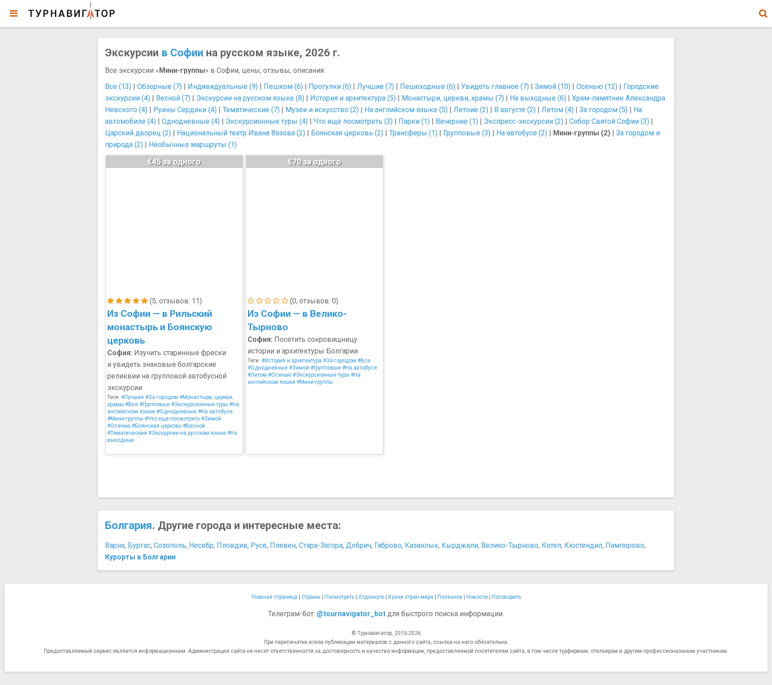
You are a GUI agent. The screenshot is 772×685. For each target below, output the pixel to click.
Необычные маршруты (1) (193, 144)
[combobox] (763, 9)
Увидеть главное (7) (495, 86)
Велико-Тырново (509, 545)
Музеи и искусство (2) (322, 109)
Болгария (128, 525)
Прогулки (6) (330, 86)
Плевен (283, 545)
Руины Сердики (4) (185, 109)
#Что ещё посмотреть (172, 419)
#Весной (194, 426)
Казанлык (421, 545)
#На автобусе (215, 411)
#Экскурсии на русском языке (187, 433)
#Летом (257, 375)
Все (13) (118, 86)
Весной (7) (173, 98)
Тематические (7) (251, 109)
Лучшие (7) (375, 86)
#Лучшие (132, 397)
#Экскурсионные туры (199, 404)
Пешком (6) (283, 86)
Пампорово (624, 545)
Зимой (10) (553, 86)
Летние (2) (470, 109)
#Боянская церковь (156, 426)
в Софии (182, 52)
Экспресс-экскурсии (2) (523, 121)
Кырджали (459, 545)
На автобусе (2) (521, 133)
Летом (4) (557, 109)
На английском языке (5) (406, 109)
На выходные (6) (538, 98)
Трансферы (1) (413, 133)
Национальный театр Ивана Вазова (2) (241, 133)
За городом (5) (603, 109)
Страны (311, 597)
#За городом (161, 397)
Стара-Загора (321, 545)
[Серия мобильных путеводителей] (71, 11)
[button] (763, 13)
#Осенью (118, 426)
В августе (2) (515, 109)
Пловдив (232, 545)
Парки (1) (414, 121)
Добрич (358, 545)
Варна (115, 545)
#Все (131, 404)
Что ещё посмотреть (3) (353, 121)
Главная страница (275, 597)
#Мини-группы (125, 419)
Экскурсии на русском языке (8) (250, 98)
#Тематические (127, 433)
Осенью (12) (596, 86)
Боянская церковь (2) (347, 133)
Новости (477, 597)
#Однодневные (176, 411)
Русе (259, 545)
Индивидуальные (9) (223, 86)
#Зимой (211, 419)
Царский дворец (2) (138, 133)
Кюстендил (583, 545)
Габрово (388, 545)
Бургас (139, 545)
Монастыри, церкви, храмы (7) (453, 98)
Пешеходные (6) (427, 86)
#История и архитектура (291, 360)
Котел (551, 545)
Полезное (449, 597)
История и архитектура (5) (353, 98)
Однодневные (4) (191, 121)
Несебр (201, 545)
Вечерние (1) (457, 121)
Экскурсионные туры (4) (267, 121)
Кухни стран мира (410, 597)
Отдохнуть (371, 597)
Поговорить (506, 597)
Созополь (170, 545)
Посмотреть (339, 597)
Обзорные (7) (159, 86)
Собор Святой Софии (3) (609, 121)
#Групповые (154, 404)
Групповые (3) (467, 133)
